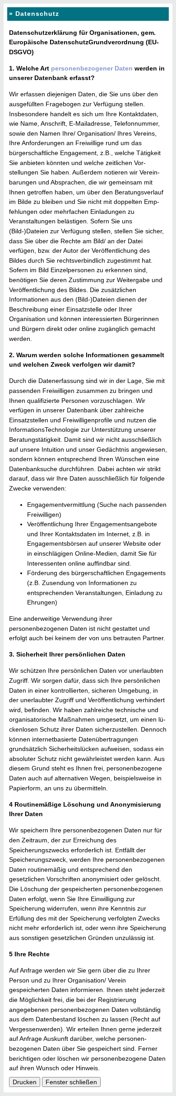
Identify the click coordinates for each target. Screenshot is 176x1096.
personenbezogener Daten (92, 68)
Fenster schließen (71, 1082)
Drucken (25, 1082)
